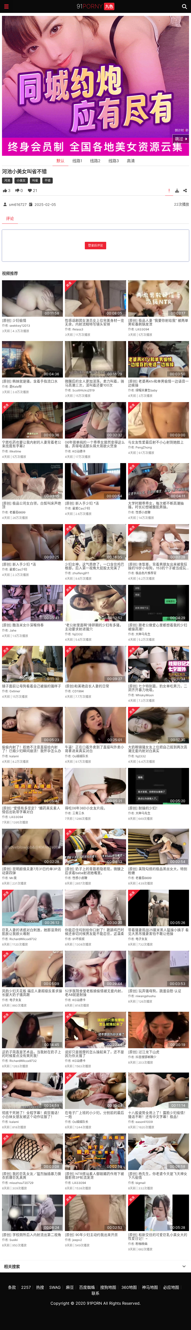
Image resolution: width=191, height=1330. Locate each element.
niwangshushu (146, 996)
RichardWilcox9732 (23, 939)
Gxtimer (14, 691)
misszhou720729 (21, 1183)
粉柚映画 (141, 1244)
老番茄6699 (17, 512)
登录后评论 (95, 245)
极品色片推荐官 (146, 573)
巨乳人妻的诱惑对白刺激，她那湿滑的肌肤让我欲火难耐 (31, 932)
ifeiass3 (77, 329)
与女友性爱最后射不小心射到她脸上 (156, 442)
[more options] (184, 1266)
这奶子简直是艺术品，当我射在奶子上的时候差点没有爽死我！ (31, 1054)
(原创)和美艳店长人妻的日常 (87, 686)
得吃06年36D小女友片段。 (86, 808)
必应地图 (171, 1287)
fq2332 (77, 634)
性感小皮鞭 (143, 512)
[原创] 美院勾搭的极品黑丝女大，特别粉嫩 (157, 871)
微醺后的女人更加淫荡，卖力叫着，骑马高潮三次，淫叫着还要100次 (94, 383)
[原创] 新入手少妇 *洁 (82, 503)
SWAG (55, 1287)
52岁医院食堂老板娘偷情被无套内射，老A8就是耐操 (95, 993)
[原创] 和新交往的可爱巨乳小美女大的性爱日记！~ (157, 1236)
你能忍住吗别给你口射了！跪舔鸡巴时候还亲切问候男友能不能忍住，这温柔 (94, 932)
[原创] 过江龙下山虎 (143, 1052)
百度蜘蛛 (87, 1287)
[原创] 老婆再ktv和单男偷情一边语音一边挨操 (158, 383)
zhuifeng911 (80, 573)
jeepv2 (77, 1240)
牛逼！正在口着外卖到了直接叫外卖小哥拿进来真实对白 (94, 749)
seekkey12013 (19, 325)
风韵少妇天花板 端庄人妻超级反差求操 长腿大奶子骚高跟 (32, 993)
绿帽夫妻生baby (146, 390)
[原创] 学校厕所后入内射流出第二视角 (31, 1235)
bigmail (140, 1183)
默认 (60, 160)
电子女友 (141, 939)
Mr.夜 (13, 878)
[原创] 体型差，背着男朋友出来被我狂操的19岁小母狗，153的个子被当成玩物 (157, 568)
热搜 (40, 1287)
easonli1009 (144, 1122)
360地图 (129, 1287)
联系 (95, 1293)
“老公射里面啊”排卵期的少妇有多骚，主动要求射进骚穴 (94, 627)
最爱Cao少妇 (81, 508)
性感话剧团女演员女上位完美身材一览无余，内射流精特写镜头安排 (94, 322)
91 (95, 6)
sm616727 (18, 204)
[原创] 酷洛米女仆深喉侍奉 (23, 625)
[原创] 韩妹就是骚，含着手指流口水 (30, 381)
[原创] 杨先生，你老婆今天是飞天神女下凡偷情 (157, 1175)
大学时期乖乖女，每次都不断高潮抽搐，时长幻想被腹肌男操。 (156, 505)
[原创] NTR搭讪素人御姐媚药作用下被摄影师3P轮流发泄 (94, 1175)
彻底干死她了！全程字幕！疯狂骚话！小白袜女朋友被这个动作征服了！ (31, 1114)
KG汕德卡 (79, 451)
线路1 (77, 160)
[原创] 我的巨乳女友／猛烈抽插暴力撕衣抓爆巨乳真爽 (31, 1175)
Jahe (12, 630)
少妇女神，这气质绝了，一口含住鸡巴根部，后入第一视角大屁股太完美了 (94, 566)
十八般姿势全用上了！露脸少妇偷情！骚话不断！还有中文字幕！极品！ (157, 1114)
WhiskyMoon (145, 695)
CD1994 (78, 691)
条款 (12, 1287)
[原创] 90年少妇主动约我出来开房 (91, 1235)
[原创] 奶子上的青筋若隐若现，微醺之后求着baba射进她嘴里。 (94, 871)
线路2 (95, 160)
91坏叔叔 (78, 939)
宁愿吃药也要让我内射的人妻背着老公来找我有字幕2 (31, 444)
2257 (26, 1287)
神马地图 (150, 1287)
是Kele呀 (15, 386)
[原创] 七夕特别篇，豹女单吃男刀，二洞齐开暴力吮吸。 (157, 688)
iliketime (15, 451)
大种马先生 (143, 634)
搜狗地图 (108, 1287)
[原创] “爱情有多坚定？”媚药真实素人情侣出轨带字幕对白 (31, 810)
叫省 (35, 180)
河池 (7, 180)
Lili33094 (142, 329)
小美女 (21, 180)
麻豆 (70, 1287)
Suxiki (13, 1240)
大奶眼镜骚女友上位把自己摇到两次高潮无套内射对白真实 (157, 749)
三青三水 (78, 813)
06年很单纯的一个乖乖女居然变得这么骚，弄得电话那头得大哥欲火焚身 (95, 444)
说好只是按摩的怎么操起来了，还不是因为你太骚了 (94, 1054)
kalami (14, 756)
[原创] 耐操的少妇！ (143, 808)
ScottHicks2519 (83, 390)
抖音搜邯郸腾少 (146, 1057)
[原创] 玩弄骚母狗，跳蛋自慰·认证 (154, 991)
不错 (47, 180)
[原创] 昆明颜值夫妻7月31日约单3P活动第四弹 (31, 871)
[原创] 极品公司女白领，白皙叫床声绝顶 (31, 505)
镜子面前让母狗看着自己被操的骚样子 (31, 686)
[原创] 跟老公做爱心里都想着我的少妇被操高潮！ (157, 627)
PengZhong (144, 447)
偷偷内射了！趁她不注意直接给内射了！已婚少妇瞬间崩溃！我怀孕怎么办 (31, 749)
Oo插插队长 (80, 756)
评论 (10, 218)
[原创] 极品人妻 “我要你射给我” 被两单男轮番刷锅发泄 (158, 322)
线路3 (113, 160)
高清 (131, 160)
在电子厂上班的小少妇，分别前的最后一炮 (94, 1114)
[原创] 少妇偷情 (14, 320)
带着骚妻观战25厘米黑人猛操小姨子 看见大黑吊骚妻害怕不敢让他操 (158, 932)
